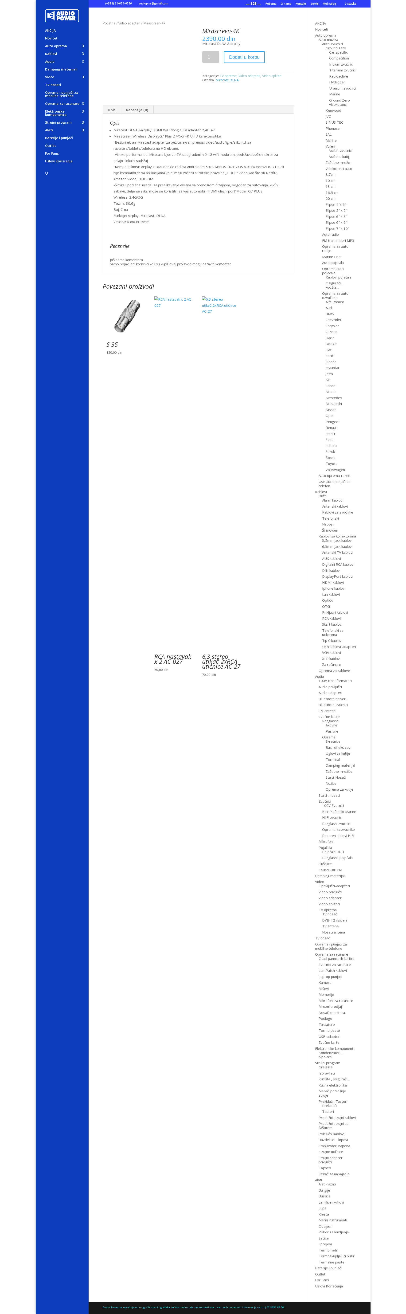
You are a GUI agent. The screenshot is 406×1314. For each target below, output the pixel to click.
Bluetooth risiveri (332, 698)
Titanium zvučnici (342, 70)
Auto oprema (56, 46)
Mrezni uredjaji (331, 1006)
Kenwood (333, 110)
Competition (339, 58)
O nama (286, 4)
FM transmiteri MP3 (338, 240)
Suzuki (331, 451)
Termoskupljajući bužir (337, 1256)
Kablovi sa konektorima (337, 536)
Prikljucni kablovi (335, 612)
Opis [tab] (112, 109)
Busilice (325, 1196)
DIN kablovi (331, 570)
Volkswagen (335, 469)
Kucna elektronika (333, 1085)
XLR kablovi (331, 658)
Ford (329, 355)
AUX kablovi (331, 558)
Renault (332, 427)
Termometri (328, 1250)
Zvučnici (325, 801)
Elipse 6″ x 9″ (336, 222)
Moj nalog (329, 4)
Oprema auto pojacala (333, 270)
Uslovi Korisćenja (59, 161)
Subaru (331, 445)
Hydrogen (337, 82)
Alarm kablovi (332, 500)
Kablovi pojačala (338, 277)
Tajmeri (325, 1167)
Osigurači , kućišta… (334, 285)
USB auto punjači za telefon (334, 483)
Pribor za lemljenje (334, 1232)
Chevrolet (333, 319)
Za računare (331, 664)
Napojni (328, 524)
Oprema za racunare (62, 104)
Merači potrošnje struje (332, 1093)
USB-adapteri (329, 1036)
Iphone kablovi (333, 588)
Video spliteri (271, 76)
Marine (334, 94)
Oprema (329, 737)
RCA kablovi (331, 618)
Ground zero (336, 48)
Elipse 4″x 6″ (336, 204)
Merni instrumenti (333, 1220)
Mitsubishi (334, 403)
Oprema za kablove (334, 670)
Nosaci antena (333, 932)
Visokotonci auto (339, 168)
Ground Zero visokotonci (339, 102)
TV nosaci (53, 85)
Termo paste (329, 1030)
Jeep (329, 373)
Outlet (50, 146)
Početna (271, 4)
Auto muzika (328, 39)
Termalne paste (331, 1262)
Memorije (326, 994)
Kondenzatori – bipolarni (331, 1054)
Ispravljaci (327, 1073)
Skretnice (333, 741)
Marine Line (331, 256)
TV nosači (330, 914)
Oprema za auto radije (335, 248)
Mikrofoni (326, 841)
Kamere (325, 982)
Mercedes (334, 397)
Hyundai (332, 367)
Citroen (331, 331)
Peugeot (333, 421)
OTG (326, 606)
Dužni (323, 496)
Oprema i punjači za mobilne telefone (61, 94)
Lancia (331, 385)
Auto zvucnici (332, 43)
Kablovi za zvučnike (337, 512)
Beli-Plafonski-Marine (339, 811)
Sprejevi (325, 1244)
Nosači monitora (332, 1012)
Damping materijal (340, 765)
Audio (50, 62)
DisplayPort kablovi (337, 576)
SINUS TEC (334, 122)
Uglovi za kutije (338, 753)
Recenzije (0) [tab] (137, 109)
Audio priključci (330, 686)
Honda (331, 361)
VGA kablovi (331, 652)
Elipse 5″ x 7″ (336, 210)
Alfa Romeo (335, 301)
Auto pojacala (333, 262)
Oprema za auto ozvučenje (335, 295)
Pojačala (325, 847)
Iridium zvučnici (341, 64)
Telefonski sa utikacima (333, 632)
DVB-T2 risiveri (334, 920)
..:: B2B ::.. (253, 4)
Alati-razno (327, 1184)
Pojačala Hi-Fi (333, 851)
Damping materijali (61, 69)
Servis (315, 4)
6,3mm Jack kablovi (337, 546)
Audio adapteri (330, 692)
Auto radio (330, 234)
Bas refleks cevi (338, 747)
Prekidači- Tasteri (333, 1101)
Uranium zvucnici (342, 88)
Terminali (333, 759)
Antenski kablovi (335, 506)
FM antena (327, 710)
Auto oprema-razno (334, 475)
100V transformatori (335, 680)
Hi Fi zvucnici (332, 817)
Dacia (330, 337)
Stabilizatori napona (334, 1145)
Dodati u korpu (244, 57)
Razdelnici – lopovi (333, 1139)
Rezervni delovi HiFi (338, 835)
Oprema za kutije (339, 789)
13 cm (331, 186)
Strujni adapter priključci (331, 1159)
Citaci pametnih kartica (337, 958)
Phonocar (333, 128)
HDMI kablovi (333, 582)
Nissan (331, 409)
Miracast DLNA (227, 80)
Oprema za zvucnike (338, 829)
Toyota (331, 463)
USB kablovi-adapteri (339, 646)
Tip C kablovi (332, 640)
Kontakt (301, 4)
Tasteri (328, 1111)
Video (49, 77)
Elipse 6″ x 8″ (336, 216)
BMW (330, 313)
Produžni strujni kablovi (337, 1117)
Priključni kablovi (331, 1133)
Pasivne (332, 731)
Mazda (331, 391)
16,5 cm (332, 192)
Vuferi (330, 146)
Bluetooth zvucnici (333, 704)
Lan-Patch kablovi (333, 970)
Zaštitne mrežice (339, 771)
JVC (328, 116)
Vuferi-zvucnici (340, 150)
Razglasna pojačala (337, 857)
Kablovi (51, 54)
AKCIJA (50, 31)
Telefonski (330, 518)
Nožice (331, 783)
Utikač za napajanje (334, 1174)
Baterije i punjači (59, 138)
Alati (49, 130)
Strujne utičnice (331, 1151)
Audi (329, 307)
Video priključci (330, 892)
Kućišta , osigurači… (334, 1079)
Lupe (323, 1208)
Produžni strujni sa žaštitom (333, 1125)
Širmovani (330, 530)
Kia (328, 379)
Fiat (329, 349)
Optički (327, 600)
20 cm (331, 198)
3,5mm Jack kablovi (337, 540)
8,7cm (331, 174)
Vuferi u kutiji (339, 156)
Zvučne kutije (329, 716)
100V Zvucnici (333, 805)
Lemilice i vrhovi (331, 1202)
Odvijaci (325, 1226)
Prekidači (329, 1105)
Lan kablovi (331, 594)
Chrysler (332, 325)
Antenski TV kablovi (337, 552)
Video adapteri (129, 23)
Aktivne (331, 725)
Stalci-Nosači (336, 777)
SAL (329, 134)
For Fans (52, 154)
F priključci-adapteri (334, 885)
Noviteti (52, 38)
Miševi (324, 988)
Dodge (331, 343)
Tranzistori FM (330, 869)
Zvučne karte (329, 1042)
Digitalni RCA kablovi (338, 564)
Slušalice (325, 863)
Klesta (324, 1214)
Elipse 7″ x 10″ (337, 228)
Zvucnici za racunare (335, 964)
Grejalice (326, 1067)
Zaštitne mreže (338, 162)
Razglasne (330, 720)
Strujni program (58, 123)
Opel (329, 415)
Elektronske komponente (55, 113)
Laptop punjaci (330, 976)
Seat (329, 439)
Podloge (325, 1018)
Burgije (324, 1190)
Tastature (327, 1024)
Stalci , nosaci (329, 795)
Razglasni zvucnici (336, 823)
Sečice (324, 1238)
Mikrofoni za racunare (336, 1000)
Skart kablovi (332, 624)
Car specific (338, 52)
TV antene (330, 926)
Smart (330, 433)
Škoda (330, 457)
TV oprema (228, 76)
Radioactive (338, 76)
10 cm (331, 180)
